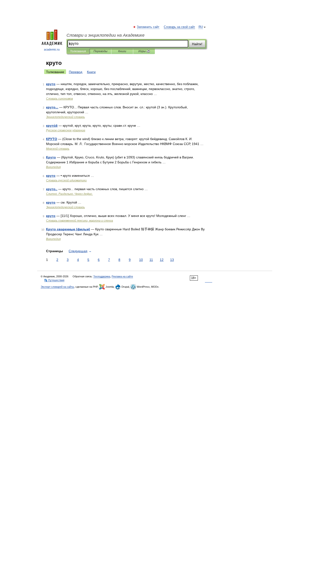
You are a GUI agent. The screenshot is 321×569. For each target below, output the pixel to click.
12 (162, 260)
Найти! (197, 44)
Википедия (53, 167)
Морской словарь (57, 148)
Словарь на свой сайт (179, 27)
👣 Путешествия (54, 280)
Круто (51, 157)
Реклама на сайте (122, 276)
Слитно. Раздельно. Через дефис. (69, 194)
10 (141, 260)
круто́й (52, 125)
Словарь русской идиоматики (66, 180)
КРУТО (51, 139)
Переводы (100, 51)
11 (151, 260)
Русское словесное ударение (65, 130)
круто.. (51, 189)
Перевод (75, 72)
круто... (52, 107)
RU (201, 27)
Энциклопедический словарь (65, 117)
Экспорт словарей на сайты (57, 286)
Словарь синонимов (59, 98)
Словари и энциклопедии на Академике (106, 35)
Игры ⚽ (144, 51)
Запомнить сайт (148, 27)
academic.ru (52, 49)
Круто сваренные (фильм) (68, 229)
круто (50, 84)
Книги (122, 51)
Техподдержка (101, 276)
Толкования (78, 51)
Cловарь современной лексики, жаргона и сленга (79, 220)
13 (172, 260)
